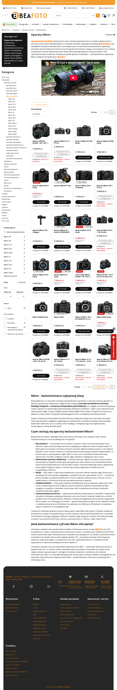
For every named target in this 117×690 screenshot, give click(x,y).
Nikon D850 (12, 134)
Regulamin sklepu (40, 621)
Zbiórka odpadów (94, 618)
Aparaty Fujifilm (11, 93)
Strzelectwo (6, 210)
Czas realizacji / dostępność (71, 618)
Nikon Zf (11, 112)
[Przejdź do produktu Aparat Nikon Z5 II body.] (83, 219)
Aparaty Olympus (12, 140)
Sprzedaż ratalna (66, 621)
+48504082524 (71, 8)
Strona (94, 112)
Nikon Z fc (11, 115)
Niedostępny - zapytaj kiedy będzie (15, 328)
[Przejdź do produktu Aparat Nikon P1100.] (62, 175)
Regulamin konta (39, 625)
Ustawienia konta (12, 608)
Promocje (5, 77)
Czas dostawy (65, 611)
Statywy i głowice (10, 164)
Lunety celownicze (8, 196)
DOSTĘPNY (11, 323)
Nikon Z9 (11, 99)
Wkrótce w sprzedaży (15, 334)
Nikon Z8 (11, 102)
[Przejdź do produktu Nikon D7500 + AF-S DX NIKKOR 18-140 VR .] (83, 306)
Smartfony (8, 191)
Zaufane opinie (39, 611)
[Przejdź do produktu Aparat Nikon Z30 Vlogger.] (41, 219)
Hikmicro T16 (10, 655)
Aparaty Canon (11, 91)
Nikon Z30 (12, 126)
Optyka (4, 205)
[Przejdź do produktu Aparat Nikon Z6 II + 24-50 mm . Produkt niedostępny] (105, 219)
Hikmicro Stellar (11, 675)
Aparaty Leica (11, 85)
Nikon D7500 (12, 129)
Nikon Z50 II (12, 123)
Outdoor (5, 207)
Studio (6, 186)
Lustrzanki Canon (12, 153)
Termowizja (6, 202)
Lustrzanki (9, 156)
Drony (6, 167)
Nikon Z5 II (12, 118)
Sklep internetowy (57, 687)
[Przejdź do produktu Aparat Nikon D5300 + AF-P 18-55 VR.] (41, 348)
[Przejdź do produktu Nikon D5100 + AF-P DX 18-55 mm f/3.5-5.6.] (105, 264)
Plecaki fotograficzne (12, 175)
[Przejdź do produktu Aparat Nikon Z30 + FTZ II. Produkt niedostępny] (105, 175)
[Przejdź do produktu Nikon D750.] (62, 306)
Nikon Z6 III (12, 110)
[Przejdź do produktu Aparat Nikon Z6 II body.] (41, 264)
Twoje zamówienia (13, 604)
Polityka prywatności (40, 632)
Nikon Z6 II (12, 107)
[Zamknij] (114, 328)
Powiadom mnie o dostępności (41, 155)
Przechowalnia (11, 611)
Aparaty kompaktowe (14, 158)
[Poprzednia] (4, 2)
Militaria (5, 213)
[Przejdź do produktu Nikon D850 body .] (105, 306)
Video (6, 180)
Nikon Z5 (11, 121)
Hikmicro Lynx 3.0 (12, 658)
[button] (98, 15)
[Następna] (113, 2)
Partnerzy (36, 639)
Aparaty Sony (11, 88)
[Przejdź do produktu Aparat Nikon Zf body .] (62, 264)
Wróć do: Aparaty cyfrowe (15, 232)
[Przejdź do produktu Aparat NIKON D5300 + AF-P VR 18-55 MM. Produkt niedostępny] (41, 130)
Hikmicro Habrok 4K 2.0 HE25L (17, 661)
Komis (4, 215)
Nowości (5, 218)
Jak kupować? (65, 604)
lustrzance (106, 44)
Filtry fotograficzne (11, 169)
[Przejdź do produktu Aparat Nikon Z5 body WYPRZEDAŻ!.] (62, 219)
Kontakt (36, 604)
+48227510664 (89, 8)
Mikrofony (7, 183)
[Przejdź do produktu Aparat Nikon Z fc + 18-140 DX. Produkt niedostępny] (62, 348)
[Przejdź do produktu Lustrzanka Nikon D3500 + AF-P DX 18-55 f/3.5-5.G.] (83, 264)
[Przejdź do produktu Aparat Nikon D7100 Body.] (83, 130)
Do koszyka (41, 202)
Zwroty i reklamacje (95, 608)
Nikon (9, 308)
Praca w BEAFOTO (39, 618)
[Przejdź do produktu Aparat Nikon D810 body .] (41, 175)
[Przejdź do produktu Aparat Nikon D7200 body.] (105, 130)
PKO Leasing (64, 625)
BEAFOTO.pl (5, 30)
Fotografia (16, 30)
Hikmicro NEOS (11, 651)
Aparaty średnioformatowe (16, 148)
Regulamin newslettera (42, 635)
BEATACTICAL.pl (11, 8)
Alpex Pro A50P (11, 668)
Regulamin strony (39, 628)
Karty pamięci (9, 172)
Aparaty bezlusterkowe (15, 145)
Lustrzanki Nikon (12, 150)
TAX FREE (63, 628)
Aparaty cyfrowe (28, 30)
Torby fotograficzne (11, 177)
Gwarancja (92, 615)
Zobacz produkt (84, 157)
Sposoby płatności (67, 615)
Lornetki (5, 194)
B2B (34, 615)
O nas (35, 608)
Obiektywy (8, 161)
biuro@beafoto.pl (108, 8)
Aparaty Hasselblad (13, 142)
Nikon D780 (12, 131)
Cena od (7, 292)
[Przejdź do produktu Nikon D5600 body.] (41, 306)
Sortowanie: (36, 109)
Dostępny (10, 319)
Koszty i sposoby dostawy (70, 608)
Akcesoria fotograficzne (13, 188)
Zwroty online (93, 604)
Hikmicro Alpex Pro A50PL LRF (16, 672)
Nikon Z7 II (12, 104)
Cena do (19, 292)
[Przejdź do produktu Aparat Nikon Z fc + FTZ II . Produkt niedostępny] (62, 130)
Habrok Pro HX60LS (13, 665)
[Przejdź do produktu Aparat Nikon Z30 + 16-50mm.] (83, 175)
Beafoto (61, 57)
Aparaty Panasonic (13, 137)
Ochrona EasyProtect (96, 611)
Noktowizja (6, 199)
